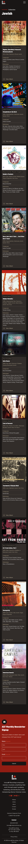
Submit (14, 763)
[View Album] (14, 51)
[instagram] (11, 795)
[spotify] (16, 795)
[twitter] (13, 795)
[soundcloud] (18, 795)
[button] (24, 2)
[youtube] (15, 795)
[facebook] (9, 795)
